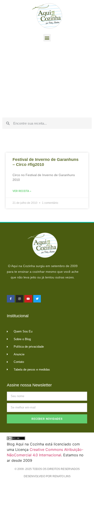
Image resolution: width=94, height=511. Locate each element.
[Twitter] (37, 299)
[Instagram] (20, 299)
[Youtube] (28, 299)
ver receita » (22, 191)
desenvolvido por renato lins (47, 476)
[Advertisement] (47, 81)
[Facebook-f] (11, 299)
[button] (47, 38)
